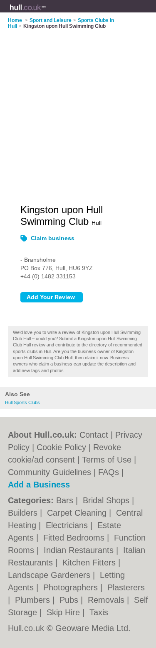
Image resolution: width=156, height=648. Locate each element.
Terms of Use (106, 459)
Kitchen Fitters (90, 562)
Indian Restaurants (80, 550)
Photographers (71, 587)
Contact (93, 434)
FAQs (108, 472)
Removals (107, 599)
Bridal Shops (107, 500)
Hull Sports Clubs (22, 402)
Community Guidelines (49, 472)
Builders (24, 512)
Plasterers (126, 587)
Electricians (68, 525)
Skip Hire (64, 612)
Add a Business (39, 484)
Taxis (98, 612)
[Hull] (45, 13)
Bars (66, 500)
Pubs (70, 599)
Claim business (52, 238)
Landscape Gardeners (50, 575)
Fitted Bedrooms (75, 537)
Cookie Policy (61, 447)
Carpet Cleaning (78, 512)
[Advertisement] (78, 111)
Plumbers (33, 599)
